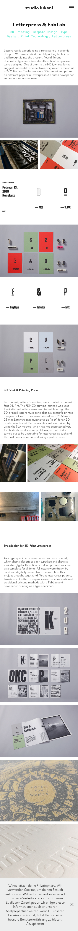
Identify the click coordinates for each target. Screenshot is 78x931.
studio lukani (39, 8)
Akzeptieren (35, 923)
